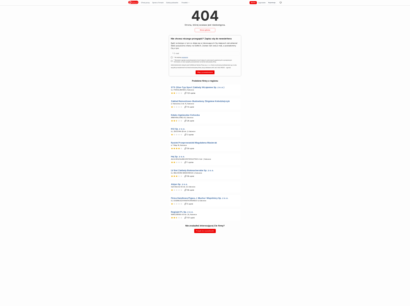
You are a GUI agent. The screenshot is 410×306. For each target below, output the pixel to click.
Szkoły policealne (172, 3)
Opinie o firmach (158, 3)
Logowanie (262, 3)
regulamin (185, 57)
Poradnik (185, 3)
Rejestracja (271, 2)
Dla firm (253, 2)
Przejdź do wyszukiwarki (205, 231)
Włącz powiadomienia (205, 72)
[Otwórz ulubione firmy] (280, 2)
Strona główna (205, 30)
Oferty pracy (145, 3)
